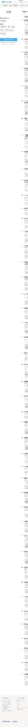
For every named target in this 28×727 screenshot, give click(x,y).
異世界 (4, 26)
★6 (25, 255)
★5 (25, 239)
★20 (26, 189)
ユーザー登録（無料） (11, 42)
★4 (25, 389)
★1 (25, 445)
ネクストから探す (6, 700)
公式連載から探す (6, 707)
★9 (25, 271)
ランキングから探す (6, 704)
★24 (26, 212)
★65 (26, 95)
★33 (26, 159)
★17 (26, 146)
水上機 (4, 33)
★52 (26, 77)
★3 (25, 330)
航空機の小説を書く (8, 39)
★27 (26, 173)
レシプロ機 (11, 26)
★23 (26, 202)
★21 (26, 226)
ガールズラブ (10, 30)
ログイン (13, 44)
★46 (26, 127)
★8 (25, 357)
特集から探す (5, 705)
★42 (26, 110)
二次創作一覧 (5, 709)
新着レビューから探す (7, 710)
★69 (26, 61)
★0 (25, 461)
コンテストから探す (6, 702)
